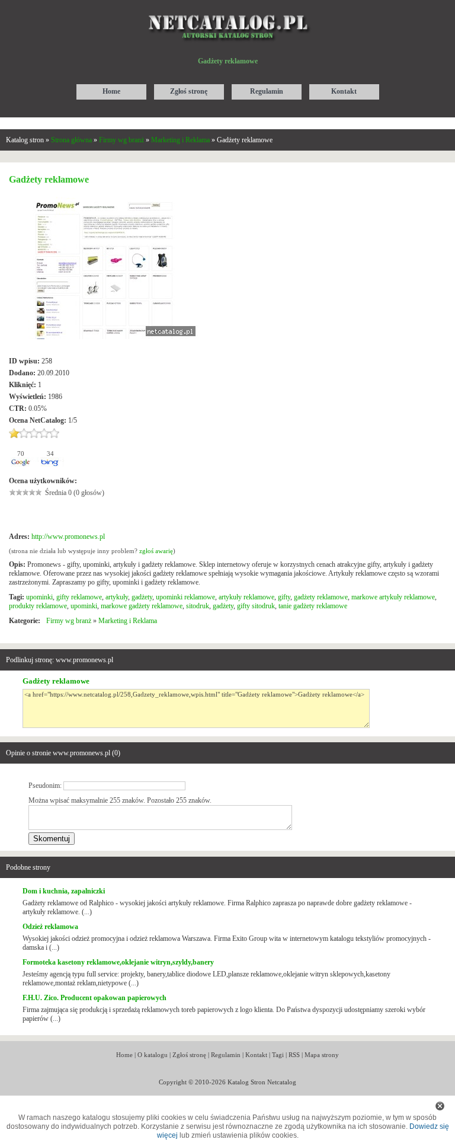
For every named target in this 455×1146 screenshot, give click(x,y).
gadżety (142, 597)
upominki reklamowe (185, 597)
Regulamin (226, 1054)
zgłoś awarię (156, 550)
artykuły (116, 597)
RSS (294, 1054)
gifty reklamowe (79, 597)
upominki (39, 597)
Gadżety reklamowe (56, 680)
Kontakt (256, 1054)
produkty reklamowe (38, 606)
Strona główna (71, 140)
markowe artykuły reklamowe (393, 597)
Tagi (278, 1054)
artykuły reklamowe (246, 597)
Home (124, 1054)
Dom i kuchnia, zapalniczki (64, 891)
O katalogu (152, 1054)
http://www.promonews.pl (68, 536)
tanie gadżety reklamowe (312, 606)
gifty (284, 597)
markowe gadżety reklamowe (141, 606)
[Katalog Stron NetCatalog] (227, 10)
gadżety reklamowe (321, 597)
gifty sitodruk (256, 606)
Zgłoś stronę (189, 1054)
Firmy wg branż (121, 140)
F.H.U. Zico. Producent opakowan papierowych (94, 998)
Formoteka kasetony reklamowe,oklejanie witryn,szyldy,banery (118, 962)
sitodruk (197, 606)
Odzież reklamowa (50, 926)
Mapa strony (322, 1054)
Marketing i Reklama (180, 140)
